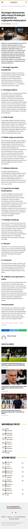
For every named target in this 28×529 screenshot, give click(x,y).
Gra (3, 322)
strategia (4, 325)
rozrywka (21, 322)
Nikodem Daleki (7, 23)
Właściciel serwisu (14, 518)
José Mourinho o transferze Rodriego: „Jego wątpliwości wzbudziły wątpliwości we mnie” (13, 388)
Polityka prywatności (19, 516)
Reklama (9, 516)
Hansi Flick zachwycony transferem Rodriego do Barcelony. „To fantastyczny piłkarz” (12, 412)
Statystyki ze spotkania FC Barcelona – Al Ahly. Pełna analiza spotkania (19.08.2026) (13, 364)
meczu (16, 83)
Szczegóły (18, 523)
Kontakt (3, 516)
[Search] (26, 2)
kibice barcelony (9, 322)
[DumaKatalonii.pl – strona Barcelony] (14, 2)
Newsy (3, 9)
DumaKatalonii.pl (4, 6)
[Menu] (2, 2)
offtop (16, 322)
